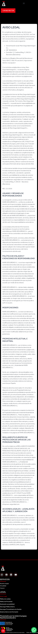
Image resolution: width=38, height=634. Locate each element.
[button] (23, 3)
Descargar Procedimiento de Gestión (10, 609)
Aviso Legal (3, 596)
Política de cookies (5, 599)
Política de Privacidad (6, 601)
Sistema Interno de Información (9, 612)
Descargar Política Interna (7, 607)
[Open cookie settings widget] (3, 631)
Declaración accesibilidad (7, 604)
